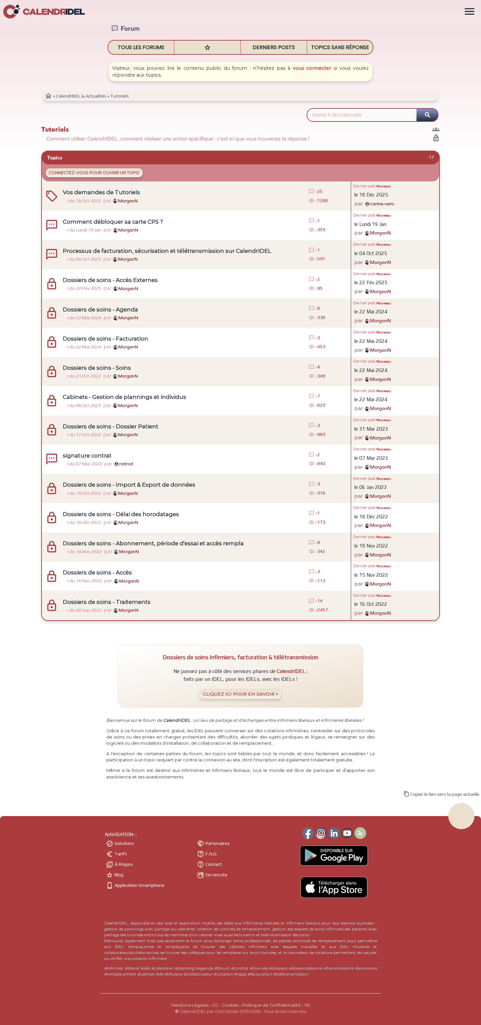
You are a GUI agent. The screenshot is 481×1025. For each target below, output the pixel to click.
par (374, 203)
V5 (307, 1005)
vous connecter (312, 68)
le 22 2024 (370, 311)
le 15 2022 (371, 575)
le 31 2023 (371, 429)
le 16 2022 (370, 604)
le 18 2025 (371, 194)
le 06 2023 (370, 487)
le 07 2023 (371, 458)
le (370, 224)
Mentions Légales (189, 1005)
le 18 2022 (371, 516)
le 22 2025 (370, 282)
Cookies (230, 1005)
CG (215, 1005)
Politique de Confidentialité (271, 1005)
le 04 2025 (370, 253)
